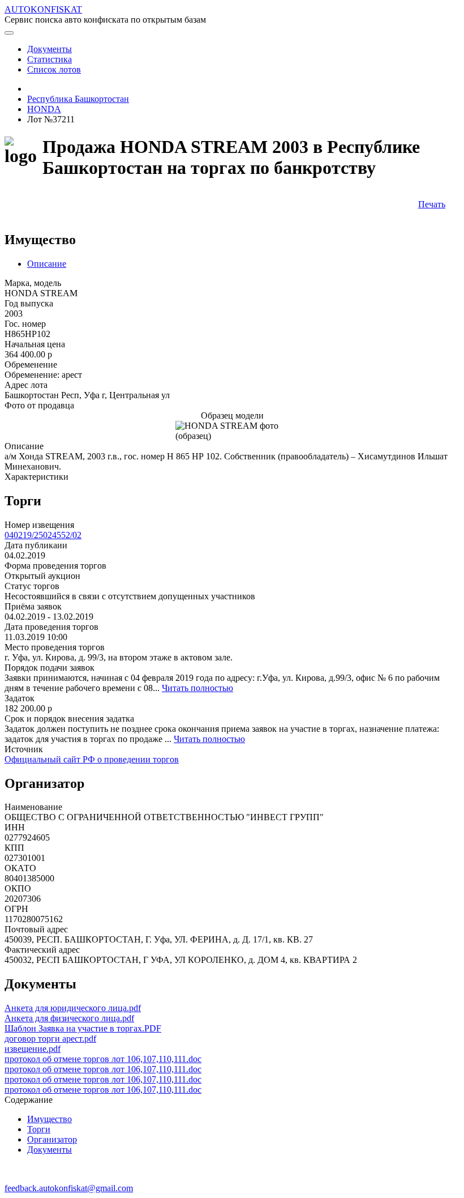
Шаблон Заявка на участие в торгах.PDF (83, 1028)
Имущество (49, 1119)
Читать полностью (197, 688)
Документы (49, 1149)
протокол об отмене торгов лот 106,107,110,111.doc (103, 1059)
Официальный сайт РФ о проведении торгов (92, 759)
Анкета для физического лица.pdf (69, 1018)
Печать (431, 204)
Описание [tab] (46, 263)
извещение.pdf (33, 1049)
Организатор (52, 1139)
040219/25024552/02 (43, 535)
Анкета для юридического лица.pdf (73, 1008)
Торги (38, 1129)
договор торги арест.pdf (50, 1038)
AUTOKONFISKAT (43, 9)
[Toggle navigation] (9, 33)
